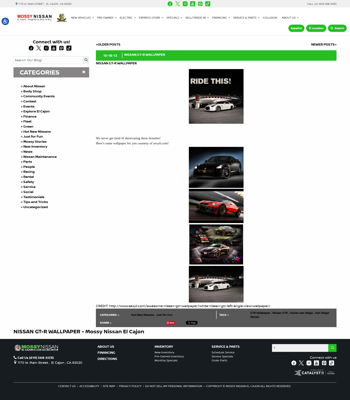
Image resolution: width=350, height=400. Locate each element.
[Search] (86, 60)
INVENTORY (164, 346)
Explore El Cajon (36, 111)
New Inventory (35, 146)
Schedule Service (223, 352)
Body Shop (32, 91)
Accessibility (89, 386)
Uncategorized (35, 207)
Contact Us (67, 386)
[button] (5, 21)
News (27, 151)
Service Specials (222, 356)
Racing (29, 171)
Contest (29, 101)
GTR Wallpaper (261, 313)
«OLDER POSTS (108, 44)
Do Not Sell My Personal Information (174, 386)
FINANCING (106, 352)
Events (28, 106)
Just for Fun (33, 136)
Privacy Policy (130, 386)
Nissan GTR (280, 313)
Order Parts (219, 360)
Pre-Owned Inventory (169, 356)
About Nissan (34, 86)
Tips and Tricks (35, 202)
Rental (28, 176)
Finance (29, 116)
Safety (28, 181)
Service (29, 186)
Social (28, 192)
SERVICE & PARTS (226, 346)
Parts (27, 161)
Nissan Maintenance (40, 156)
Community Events (39, 96)
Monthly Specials (166, 360)
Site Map (109, 386)
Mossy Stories (35, 141)
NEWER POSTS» (324, 44)
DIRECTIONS (107, 359)
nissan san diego (302, 313)
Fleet (27, 121)
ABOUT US (106, 346)
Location (318, 28)
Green (28, 126)
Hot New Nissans (37, 131)
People (29, 166)
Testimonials (33, 197)
